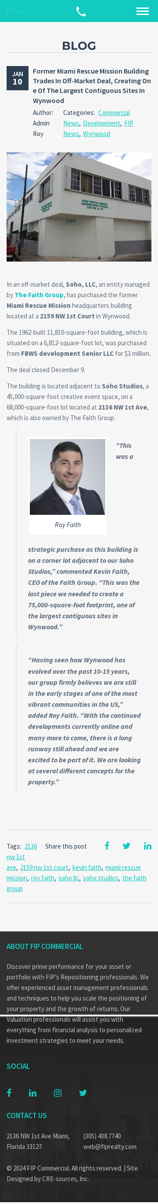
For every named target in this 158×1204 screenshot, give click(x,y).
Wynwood (96, 133)
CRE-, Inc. (65, 1178)
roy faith (42, 878)
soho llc (68, 878)
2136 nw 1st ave (22, 857)
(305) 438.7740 (102, 1136)
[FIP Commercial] (18, 11)
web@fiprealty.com (109, 1146)
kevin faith (86, 867)
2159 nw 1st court (44, 867)
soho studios (100, 878)
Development (101, 123)
